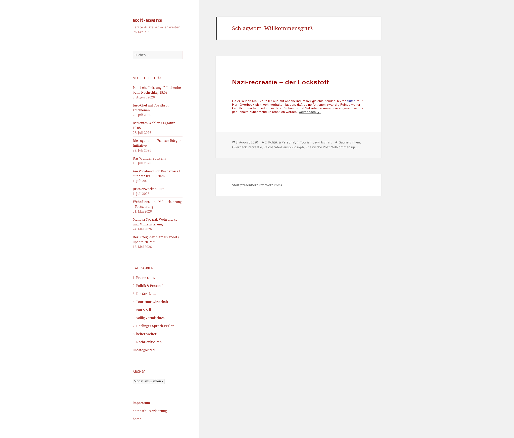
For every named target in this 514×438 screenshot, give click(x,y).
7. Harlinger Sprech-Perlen (153, 326)
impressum (141, 403)
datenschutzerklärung (150, 411)
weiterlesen (310, 112)
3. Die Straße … (144, 294)
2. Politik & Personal (148, 285)
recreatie (255, 147)
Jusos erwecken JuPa (148, 189)
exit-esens (147, 20)
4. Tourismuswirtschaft (150, 302)
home (137, 419)
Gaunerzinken (349, 142)
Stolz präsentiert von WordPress (257, 185)
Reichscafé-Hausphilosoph (284, 147)
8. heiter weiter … (146, 334)
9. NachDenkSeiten (147, 342)
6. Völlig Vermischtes (148, 318)
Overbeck (239, 147)
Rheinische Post (318, 147)
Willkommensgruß (345, 147)
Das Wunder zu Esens (149, 158)
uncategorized (144, 350)
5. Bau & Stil (142, 310)
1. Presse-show (144, 277)
